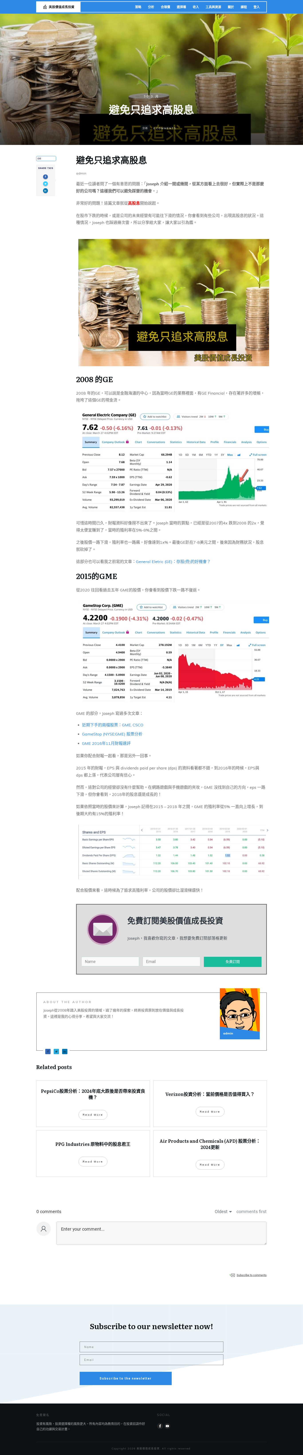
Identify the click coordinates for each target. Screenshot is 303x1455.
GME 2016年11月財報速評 (106, 743)
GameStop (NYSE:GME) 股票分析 (112, 734)
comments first (251, 1211)
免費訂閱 (233, 962)
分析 (145, 128)
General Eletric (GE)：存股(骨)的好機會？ (173, 561)
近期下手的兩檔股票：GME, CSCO (112, 725)
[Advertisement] (151, 60)
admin (81, 173)
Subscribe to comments (252, 1275)
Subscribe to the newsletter (126, 1378)
